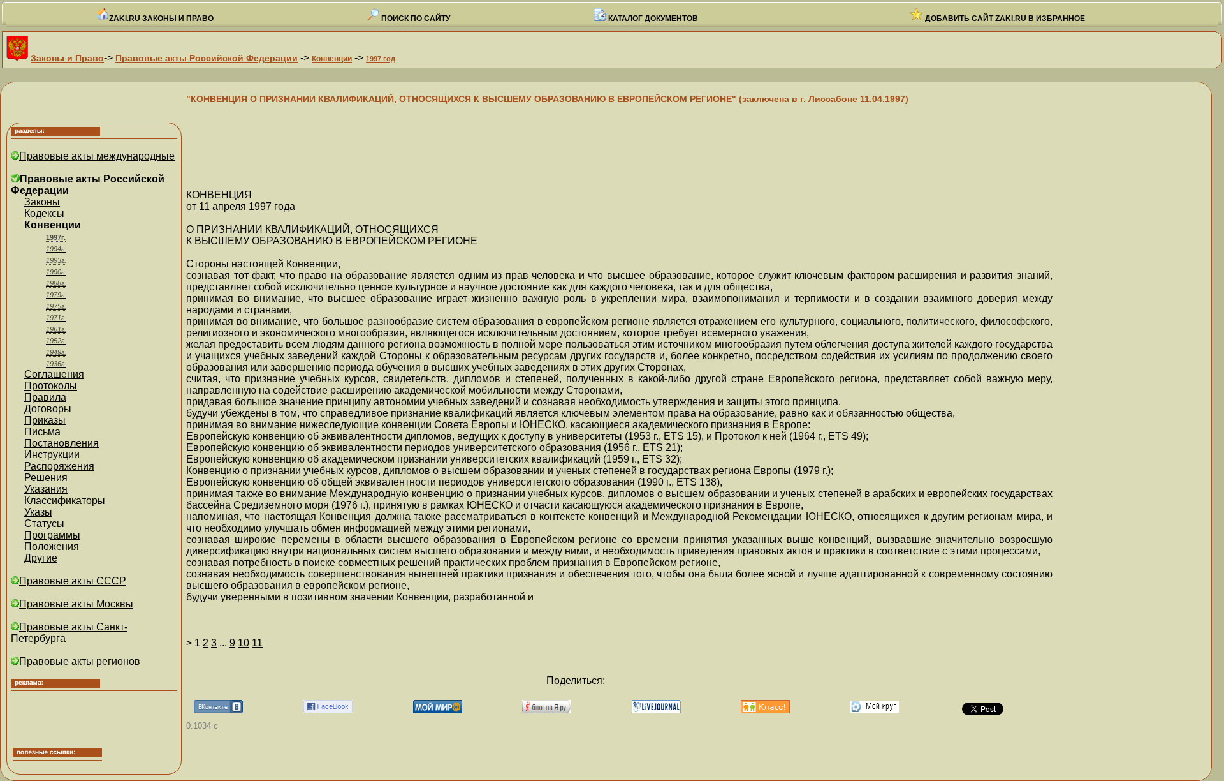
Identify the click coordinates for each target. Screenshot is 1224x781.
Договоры (47, 408)
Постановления (61, 443)
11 (257, 642)
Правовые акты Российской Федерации (206, 58)
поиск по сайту (414, 18)
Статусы (44, 523)
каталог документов (652, 18)
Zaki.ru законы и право (161, 18)
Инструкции (52, 454)
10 (243, 642)
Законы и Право (67, 58)
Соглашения (54, 374)
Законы (42, 202)
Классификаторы (64, 500)
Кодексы (44, 213)
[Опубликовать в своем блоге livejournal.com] (656, 709)
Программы (52, 535)
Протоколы (50, 385)
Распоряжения (59, 466)
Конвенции (332, 58)
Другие (40, 558)
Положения (51, 546)
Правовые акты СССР (72, 581)
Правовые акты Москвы (76, 604)
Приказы (45, 420)
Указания (46, 489)
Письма (42, 431)
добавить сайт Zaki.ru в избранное (1004, 18)
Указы (38, 512)
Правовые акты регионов (79, 661)
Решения (46, 477)
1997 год (380, 59)
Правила (45, 397)
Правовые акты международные (97, 156)
